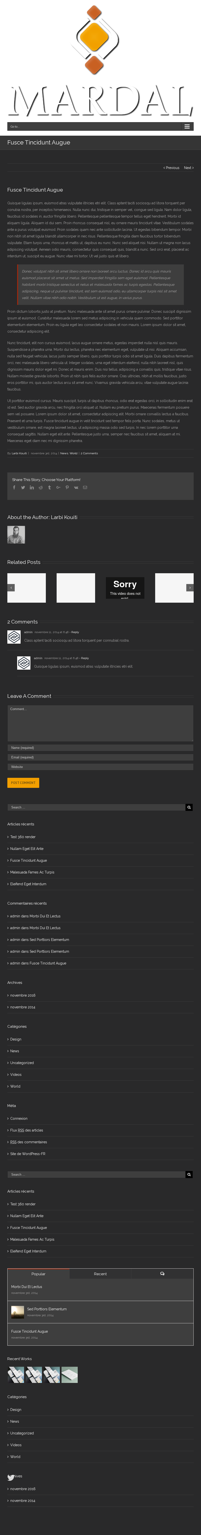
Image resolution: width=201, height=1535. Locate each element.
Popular (38, 1274)
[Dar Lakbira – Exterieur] (33, 1375)
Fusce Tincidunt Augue (28, 860)
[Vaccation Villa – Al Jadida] (15, 1375)
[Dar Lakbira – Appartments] (51, 1375)
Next (187, 168)
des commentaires (28, 1142)
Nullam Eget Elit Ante (26, 849)
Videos (16, 1075)
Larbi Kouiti (19, 453)
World (73, 453)
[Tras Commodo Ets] (69, 1375)
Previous (172, 168)
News (64, 453)
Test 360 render (23, 837)
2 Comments (89, 453)
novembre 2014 (22, 1007)
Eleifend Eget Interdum (28, 884)
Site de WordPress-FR (27, 1154)
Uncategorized (22, 1063)
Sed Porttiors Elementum (49, 940)
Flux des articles (26, 1130)
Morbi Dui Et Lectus (45, 916)
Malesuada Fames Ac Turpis (32, 872)
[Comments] (162, 1274)
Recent (100, 1274)
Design (15, 1039)
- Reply (74, 632)
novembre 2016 (23, 995)
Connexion (18, 1118)
